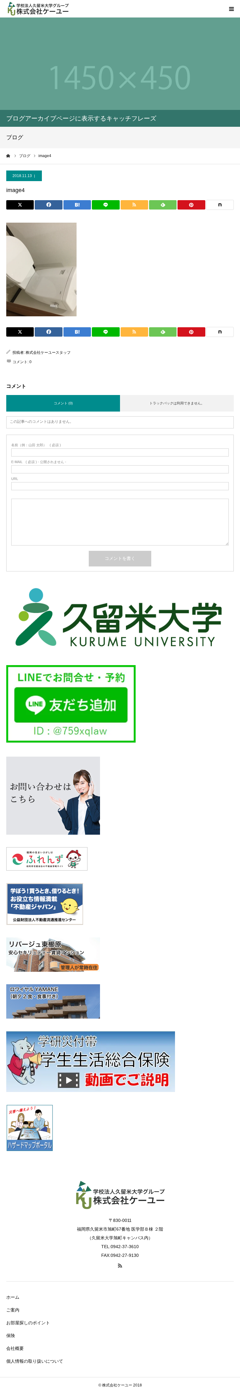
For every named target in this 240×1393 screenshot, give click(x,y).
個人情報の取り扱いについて (34, 1361)
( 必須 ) (36, 445)
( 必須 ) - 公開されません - (38, 462)
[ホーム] (8, 156)
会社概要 (15, 1348)
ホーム (12, 1297)
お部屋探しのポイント (28, 1322)
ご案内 (12, 1309)
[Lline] (105, 205)
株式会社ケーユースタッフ (48, 352)
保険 (10, 1335)
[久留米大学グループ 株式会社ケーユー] (43, 9)
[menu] (231, 8)
